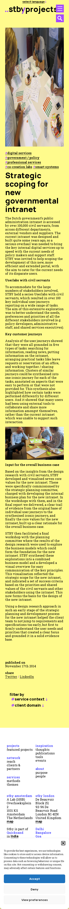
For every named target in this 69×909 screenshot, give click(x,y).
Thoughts (42, 749)
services (13, 777)
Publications (45, 753)
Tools (39, 757)
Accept (34, 879)
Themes (12, 784)
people (40, 776)
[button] (63, 843)
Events (40, 760)
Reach (11, 761)
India (14, 836)
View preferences (34, 900)
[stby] (15, 12)
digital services (19, 153)
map (10, 821)
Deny (34, 889)
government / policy (23, 157)
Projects (13, 746)
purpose (41, 773)
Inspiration (44, 746)
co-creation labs (19, 167)
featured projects (20, 749)
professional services (24, 162)
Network (13, 758)
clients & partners (13, 767)
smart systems (47, 167)
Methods (13, 781)
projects (41, 9)
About (39, 769)
